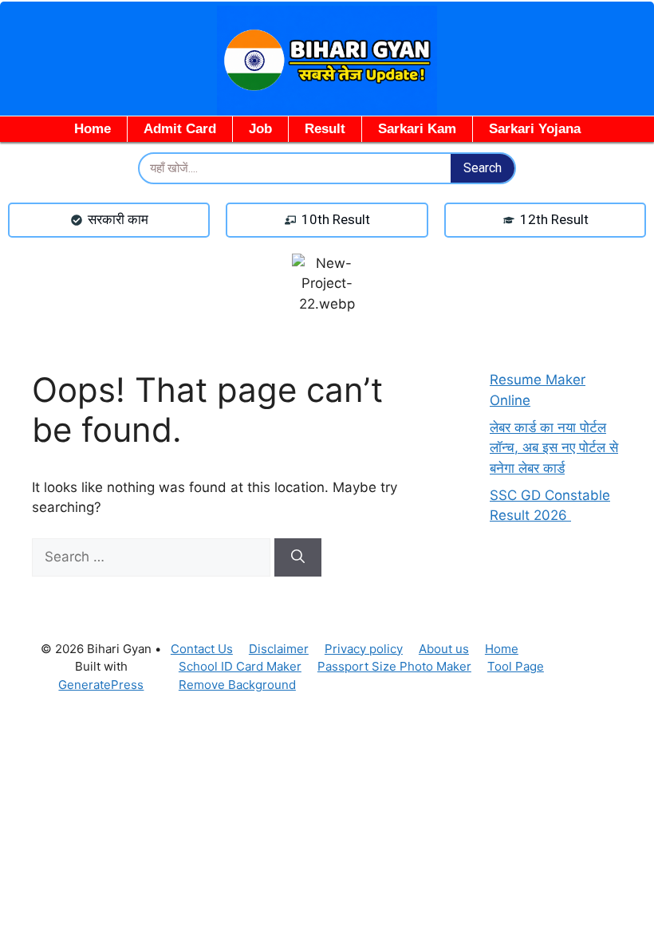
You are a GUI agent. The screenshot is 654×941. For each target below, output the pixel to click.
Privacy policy (364, 648)
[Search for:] (153, 557)
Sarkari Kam (417, 128)
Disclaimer (279, 648)
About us (444, 648)
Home (92, 128)
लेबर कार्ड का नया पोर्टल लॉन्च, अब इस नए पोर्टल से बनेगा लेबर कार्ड (554, 447)
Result (325, 128)
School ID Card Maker (240, 666)
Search (482, 167)
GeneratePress (101, 684)
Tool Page (515, 666)
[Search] (297, 557)
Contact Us (202, 648)
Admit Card (180, 128)
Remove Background (237, 684)
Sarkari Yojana (535, 128)
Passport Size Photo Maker (394, 666)
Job (260, 128)
